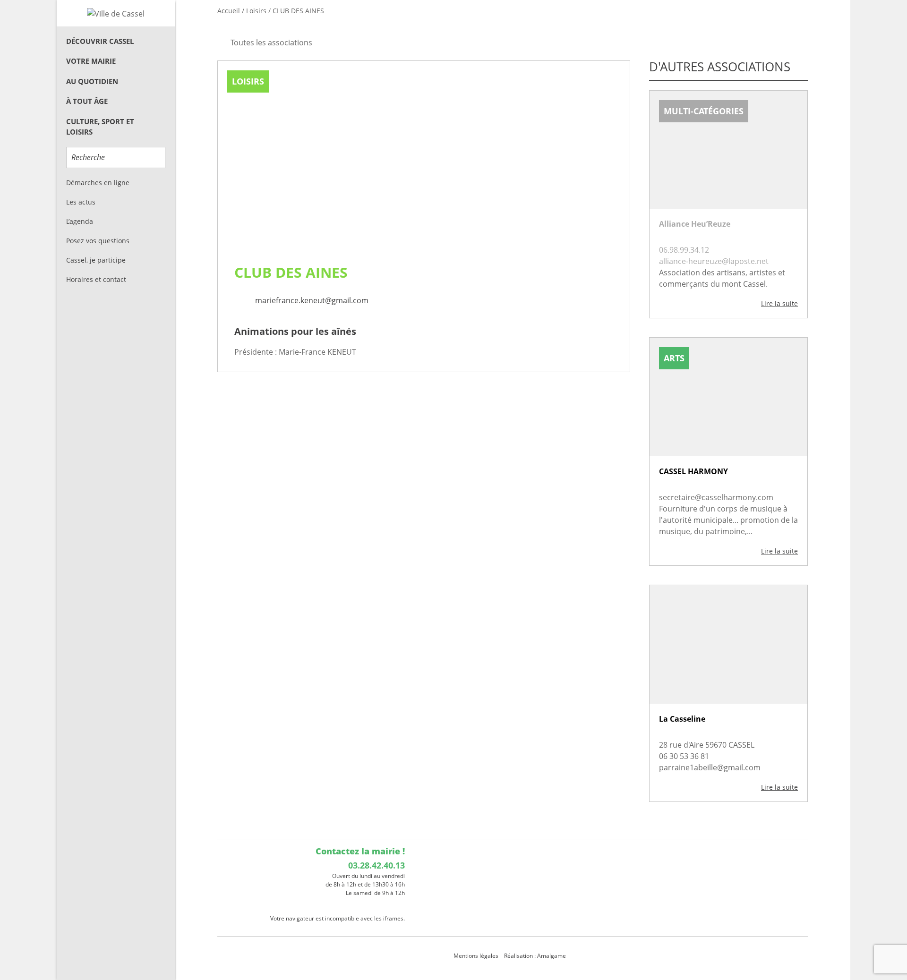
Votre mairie (91, 61)
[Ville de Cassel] (116, 13)
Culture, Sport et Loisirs (100, 127)
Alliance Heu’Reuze (694, 224)
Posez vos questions (97, 240)
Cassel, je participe (96, 260)
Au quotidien (92, 81)
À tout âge (87, 101)
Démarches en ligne (97, 182)
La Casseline (682, 719)
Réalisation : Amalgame (535, 956)
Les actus (80, 201)
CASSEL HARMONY (693, 471)
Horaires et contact (96, 279)
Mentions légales (476, 956)
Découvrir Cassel (100, 41)
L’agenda (79, 221)
